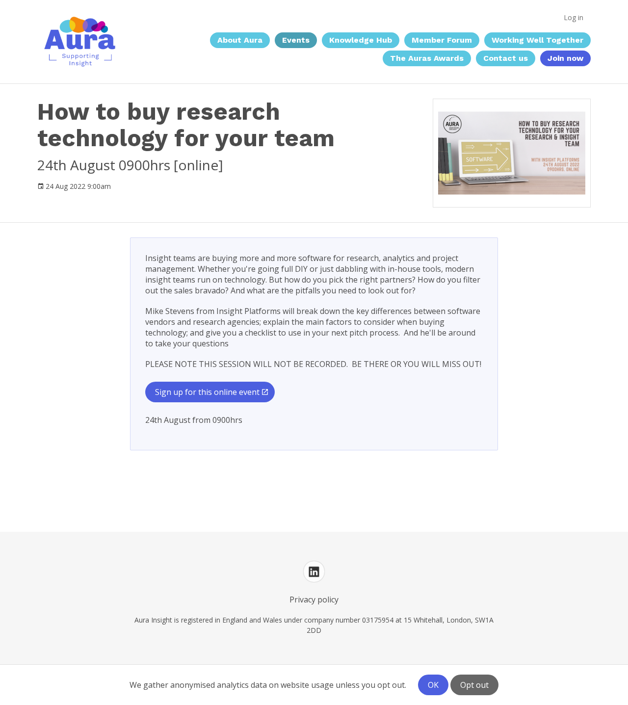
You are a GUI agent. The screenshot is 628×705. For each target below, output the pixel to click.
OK (433, 684)
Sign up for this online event (207, 392)
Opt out (474, 684)
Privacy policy (314, 599)
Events (296, 40)
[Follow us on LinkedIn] (314, 571)
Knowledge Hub (360, 40)
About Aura (239, 40)
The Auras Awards (427, 58)
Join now (565, 58)
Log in (573, 17)
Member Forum (442, 40)
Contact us (505, 58)
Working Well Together (537, 40)
